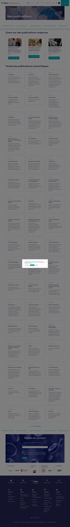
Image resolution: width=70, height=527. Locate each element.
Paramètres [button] (27, 265)
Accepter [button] (32, 265)
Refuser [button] (36, 265)
